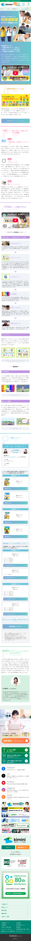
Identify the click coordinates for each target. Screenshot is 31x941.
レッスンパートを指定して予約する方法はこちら (16, 620)
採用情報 (4, 925)
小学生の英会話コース (13, 456)
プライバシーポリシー (7, 929)
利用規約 (18, 927)
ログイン (8, 847)
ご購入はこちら (7, 488)
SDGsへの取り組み (6, 927)
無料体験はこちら (14, 626)
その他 (8, 8)
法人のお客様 (15, 852)
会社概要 (18, 923)
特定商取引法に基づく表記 (22, 929)
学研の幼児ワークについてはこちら (15, 120)
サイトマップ (19, 931)
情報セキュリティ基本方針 (8, 931)
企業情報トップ (5, 923)
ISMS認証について (21, 925)
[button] (3, 360)
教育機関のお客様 (15, 854)
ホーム (3, 8)
